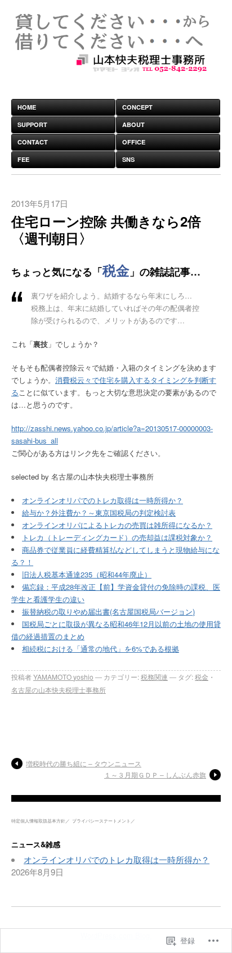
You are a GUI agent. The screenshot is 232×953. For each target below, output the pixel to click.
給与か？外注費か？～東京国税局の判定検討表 (99, 512)
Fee (23, 159)
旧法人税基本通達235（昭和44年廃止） (86, 574)
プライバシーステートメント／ (103, 820)
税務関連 (154, 676)
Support (32, 124)
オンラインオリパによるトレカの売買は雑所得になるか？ (117, 525)
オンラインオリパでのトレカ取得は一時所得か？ (102, 500)
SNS (128, 159)
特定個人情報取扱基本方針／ (40, 820)
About (133, 124)
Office (133, 142)
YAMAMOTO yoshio (63, 676)
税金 (201, 676)
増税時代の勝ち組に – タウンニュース (83, 763)
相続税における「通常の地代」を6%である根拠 (100, 648)
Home (26, 107)
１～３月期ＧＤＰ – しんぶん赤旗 (155, 774)
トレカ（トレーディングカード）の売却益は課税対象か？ (117, 537)
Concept (137, 107)
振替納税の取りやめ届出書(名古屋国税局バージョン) (108, 611)
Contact (32, 142)
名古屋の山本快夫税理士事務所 (58, 689)
